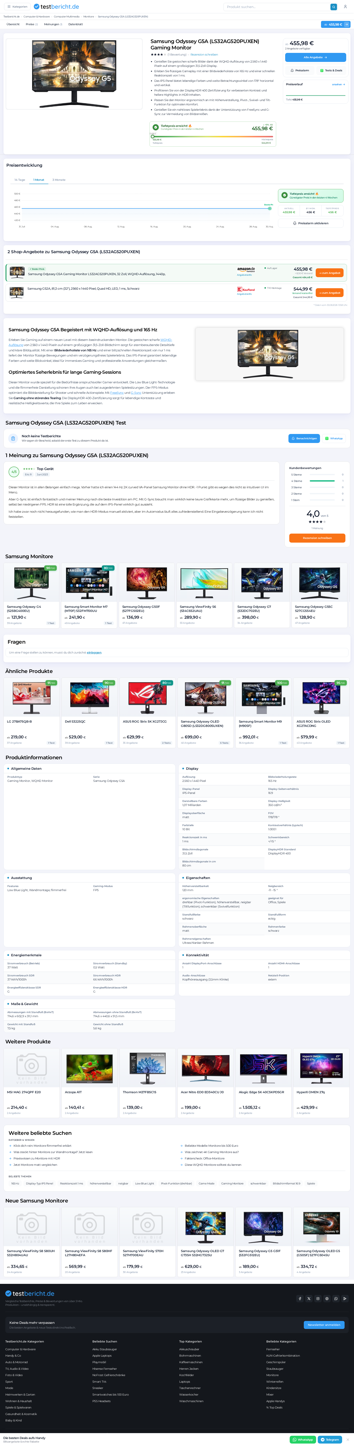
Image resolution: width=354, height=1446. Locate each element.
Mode (9, 1388)
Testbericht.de (11, 16)
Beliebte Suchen (104, 1341)
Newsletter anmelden (324, 1325)
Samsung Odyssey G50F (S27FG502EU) (141, 609)
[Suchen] (333, 7)
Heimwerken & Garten (20, 1394)
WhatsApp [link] (305, 1439)
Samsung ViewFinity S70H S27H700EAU (143, 1253)
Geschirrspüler (276, 1362)
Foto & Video (14, 1375)
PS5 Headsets (101, 1401)
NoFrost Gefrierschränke (108, 1375)
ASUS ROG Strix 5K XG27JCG (145, 721)
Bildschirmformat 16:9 (286, 1183)
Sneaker (97, 1388)
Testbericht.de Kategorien (24, 1341)
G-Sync (136, 393)
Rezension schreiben (317, 538)
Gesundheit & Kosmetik (21, 1414)
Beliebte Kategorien (281, 1341)
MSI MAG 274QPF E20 (24, 1092)
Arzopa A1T (73, 1092)
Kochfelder (186, 1375)
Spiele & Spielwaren (18, 1407)
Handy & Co (13, 1355)
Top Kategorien (190, 1341)
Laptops (184, 1381)
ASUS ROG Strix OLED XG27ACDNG (313, 724)
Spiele (311, 1183)
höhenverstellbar (100, 1183)
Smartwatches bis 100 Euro (110, 1394)
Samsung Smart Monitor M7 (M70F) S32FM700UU (86, 609)
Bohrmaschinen (190, 1355)
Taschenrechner (190, 1388)
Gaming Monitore (232, 1183)
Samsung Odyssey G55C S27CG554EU (314, 609)
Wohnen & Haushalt (18, 1401)
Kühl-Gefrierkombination (283, 1355)
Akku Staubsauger (104, 1349)
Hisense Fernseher (104, 1369)
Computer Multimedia (66, 16)
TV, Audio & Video (17, 1369)
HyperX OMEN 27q (311, 1092)
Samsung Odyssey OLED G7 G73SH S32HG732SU (202, 1253)
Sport (9, 1381)
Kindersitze (273, 1388)
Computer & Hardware (37, 16)
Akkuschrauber (189, 1349)
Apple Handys (275, 1401)
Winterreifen (274, 1381)
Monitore (88, 16)
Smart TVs (99, 1381)
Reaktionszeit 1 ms (71, 1183)
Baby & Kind (13, 1420)
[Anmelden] (345, 6)
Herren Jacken (189, 1369)
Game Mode (206, 1183)
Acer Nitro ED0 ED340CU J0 (202, 1092)
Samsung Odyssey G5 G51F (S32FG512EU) (260, 1253)
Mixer (270, 1394)
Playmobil (99, 1362)
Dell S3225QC (75, 721)
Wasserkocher (188, 1394)
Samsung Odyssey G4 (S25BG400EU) (24, 609)
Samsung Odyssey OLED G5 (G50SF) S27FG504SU (318, 1253)
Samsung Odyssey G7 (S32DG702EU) (254, 609)
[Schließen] (348, 1440)
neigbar (123, 1183)
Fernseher (273, 1349)
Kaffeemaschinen (191, 1362)
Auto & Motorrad (16, 1362)
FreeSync (117, 393)
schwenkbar (258, 1183)
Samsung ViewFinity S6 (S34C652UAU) (198, 609)
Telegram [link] (332, 1439)
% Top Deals (274, 1407)
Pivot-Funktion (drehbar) (176, 1183)
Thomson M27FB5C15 (139, 1092)
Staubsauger (275, 1369)
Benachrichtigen (306, 438)
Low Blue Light (144, 1183)
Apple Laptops (102, 1355)
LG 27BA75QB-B (19, 721)
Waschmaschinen (191, 1401)
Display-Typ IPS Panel (39, 1183)
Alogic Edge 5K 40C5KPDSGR (261, 1092)
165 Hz (15, 1183)
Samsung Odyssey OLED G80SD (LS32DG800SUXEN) (202, 724)
